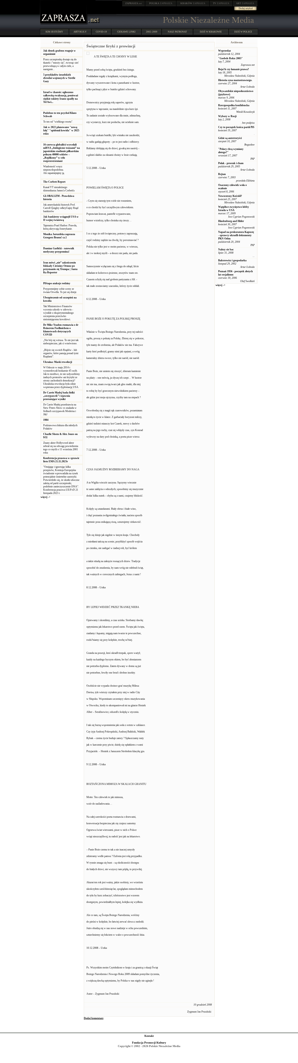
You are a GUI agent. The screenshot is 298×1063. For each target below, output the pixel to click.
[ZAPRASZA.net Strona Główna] (64, 24)
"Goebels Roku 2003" (230, 58)
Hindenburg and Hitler (231, 221)
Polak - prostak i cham (230, 163)
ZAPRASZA (160, 3)
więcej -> (45, 497)
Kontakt (149, 1035)
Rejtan (222, 174)
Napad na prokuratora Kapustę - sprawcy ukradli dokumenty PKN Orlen (236, 235)
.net (133, 3)
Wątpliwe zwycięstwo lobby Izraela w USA (233, 208)
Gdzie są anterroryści (230, 138)
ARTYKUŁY (80, 31)
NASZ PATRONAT (177, 31)
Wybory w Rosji (227, 116)
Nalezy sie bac (226, 249)
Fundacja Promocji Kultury (149, 1042)
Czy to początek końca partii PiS (236, 127)
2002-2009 (151, 31)
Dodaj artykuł (246, 8)
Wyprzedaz (224, 50)
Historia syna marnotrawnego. (235, 80)
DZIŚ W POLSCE (243, 31)
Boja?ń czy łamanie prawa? (233, 69)
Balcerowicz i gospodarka (232, 260)
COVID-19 (101, 31)
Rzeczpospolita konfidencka (233, 105)
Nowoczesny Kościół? (230, 195)
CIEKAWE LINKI (126, 31)
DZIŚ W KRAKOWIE (211, 31)
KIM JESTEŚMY (54, 31)
